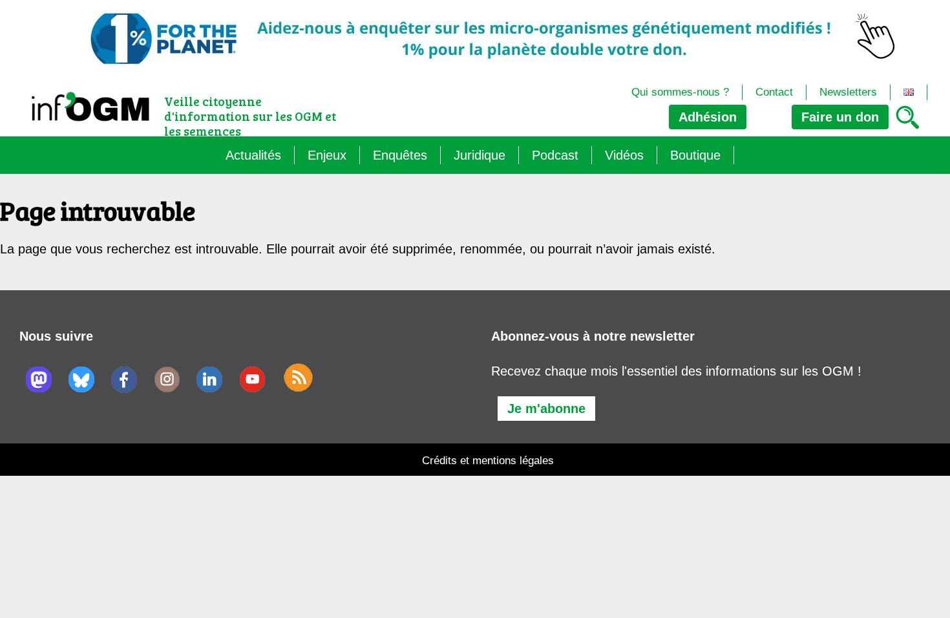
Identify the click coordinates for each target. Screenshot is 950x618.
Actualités (253, 155)
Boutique (695, 155)
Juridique (479, 155)
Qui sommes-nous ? (680, 92)
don (840, 117)
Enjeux (327, 155)
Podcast (555, 155)
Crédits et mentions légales (488, 460)
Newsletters (848, 92)
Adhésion (708, 117)
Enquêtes (400, 155)
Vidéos (624, 155)
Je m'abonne (546, 408)
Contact (774, 92)
